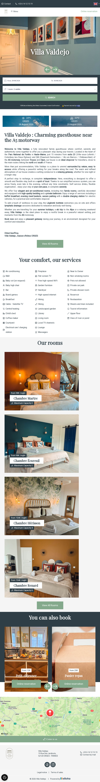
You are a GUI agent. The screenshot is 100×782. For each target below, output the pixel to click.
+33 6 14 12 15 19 (90, 752)
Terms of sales (57, 772)
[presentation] (47, 69)
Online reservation (89, 11)
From (9, 81)
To (52, 81)
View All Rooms (50, 243)
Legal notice (42, 772)
